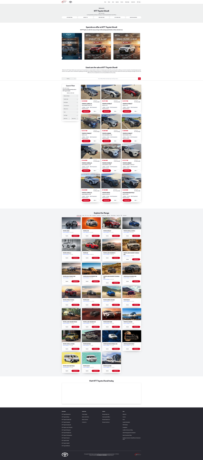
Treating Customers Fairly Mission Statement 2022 (132, 438)
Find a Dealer (84, 414)
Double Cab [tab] (98, 215)
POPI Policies (125, 424)
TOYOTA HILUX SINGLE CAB (69, 276)
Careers (124, 417)
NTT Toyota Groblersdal (66, 419)
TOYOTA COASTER (107, 366)
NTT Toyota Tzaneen (66, 437)
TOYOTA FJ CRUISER (127, 322)
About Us (124, 414)
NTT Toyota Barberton (66, 414)
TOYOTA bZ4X (86, 300)
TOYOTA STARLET (107, 231)
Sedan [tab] (90, 215)
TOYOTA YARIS (66, 231)
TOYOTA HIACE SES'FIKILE (69, 366)
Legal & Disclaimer (126, 422)
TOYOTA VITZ (86, 231)
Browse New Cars (105, 414)
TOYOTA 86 (85, 253)
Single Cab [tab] (108, 215)
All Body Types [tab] (79, 215)
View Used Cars (101, 17)
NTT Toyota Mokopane (66, 430)
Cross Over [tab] (124, 215)
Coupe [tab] (83, 215)
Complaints (125, 427)
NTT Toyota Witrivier (66, 445)
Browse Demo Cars (106, 419)
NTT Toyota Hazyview (66, 422)
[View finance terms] (99, 102)
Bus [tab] (88, 215)
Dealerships (127, 2)
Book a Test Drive (85, 417)
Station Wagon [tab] (113, 215)
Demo (109, 2)
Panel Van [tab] (118, 215)
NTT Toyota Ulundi (65, 440)
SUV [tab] (86, 215)
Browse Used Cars (106, 422)
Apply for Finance (85, 108)
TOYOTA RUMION (87, 344)
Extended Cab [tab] (103, 215)
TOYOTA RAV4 (126, 300)
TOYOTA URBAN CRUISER (109, 300)
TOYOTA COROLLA (67, 253)
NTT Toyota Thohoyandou (67, 435)
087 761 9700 (101, 13)
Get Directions (69, 17)
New (105, 2)
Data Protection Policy (127, 435)
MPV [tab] (121, 215)
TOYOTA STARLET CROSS (68, 300)
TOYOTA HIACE (86, 366)
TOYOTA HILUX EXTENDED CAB (90, 276)
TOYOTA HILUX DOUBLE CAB (129, 276)
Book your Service (133, 17)
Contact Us (133, 2)
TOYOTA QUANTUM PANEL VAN (110, 344)
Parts (124, 419)
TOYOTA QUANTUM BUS (128, 344)
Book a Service (85, 419)
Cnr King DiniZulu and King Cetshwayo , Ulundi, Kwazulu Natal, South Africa (101, 14)
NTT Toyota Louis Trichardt (67, 427)
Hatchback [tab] (94, 215)
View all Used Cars (70, 92)
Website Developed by (98, 455)
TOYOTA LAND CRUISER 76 (109, 253)
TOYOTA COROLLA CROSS (68, 344)
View (95, 111)
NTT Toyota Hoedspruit (66, 424)
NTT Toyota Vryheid (65, 443)
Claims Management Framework (129, 432)
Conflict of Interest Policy (128, 430)
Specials (117, 2)
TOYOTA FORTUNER (107, 322)
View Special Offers (106, 417)
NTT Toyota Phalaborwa (66, 432)
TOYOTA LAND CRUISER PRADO (70, 322)
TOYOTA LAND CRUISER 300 (89, 322)
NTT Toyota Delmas (65, 417)
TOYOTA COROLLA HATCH (129, 231)
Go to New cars (117, 17)
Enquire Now (86, 111)
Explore (67, 235)
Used (113, 2)
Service (122, 2)
